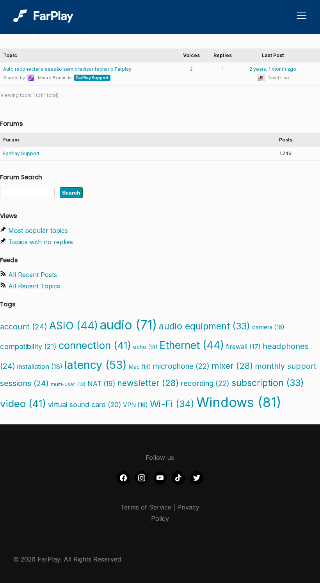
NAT (101, 383)
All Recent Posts (32, 275)
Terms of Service (145, 507)
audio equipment (204, 326)
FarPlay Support (92, 77)
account (23, 326)
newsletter (148, 383)
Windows (238, 402)
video (23, 403)
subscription (267, 382)
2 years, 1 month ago (272, 69)
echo (145, 346)
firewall (243, 347)
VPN (135, 405)
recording (205, 383)
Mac (140, 366)
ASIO (73, 325)
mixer (232, 366)
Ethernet (192, 345)
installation (39, 366)
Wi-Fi (172, 404)
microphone (181, 366)
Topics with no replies (40, 242)
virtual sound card (84, 405)
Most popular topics (38, 230)
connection (95, 345)
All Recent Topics (34, 286)
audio (128, 325)
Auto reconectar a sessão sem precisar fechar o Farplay (67, 69)
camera (268, 327)
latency (95, 365)
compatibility (28, 346)
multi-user (68, 384)
